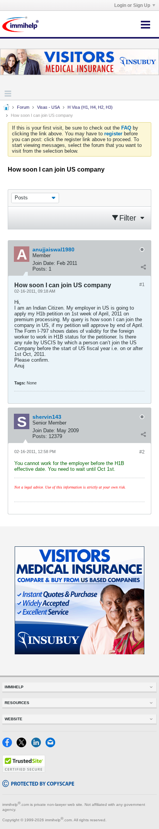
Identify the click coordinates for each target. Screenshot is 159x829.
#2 (142, 452)
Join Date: (43, 263)
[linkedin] (38, 745)
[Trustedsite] (23, 771)
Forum (23, 107)
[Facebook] (9, 745)
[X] (24, 745)
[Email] (52, 745)
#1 (142, 284)
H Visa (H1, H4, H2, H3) (90, 107)
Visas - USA (48, 107)
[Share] (143, 267)
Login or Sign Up (132, 5)
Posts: (39, 269)
